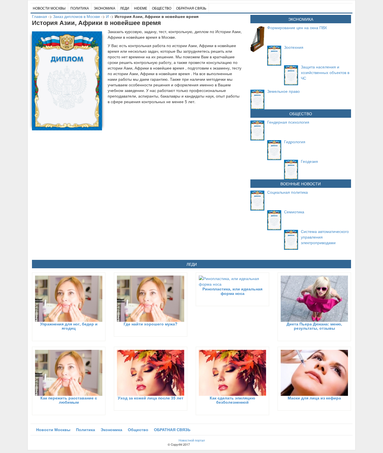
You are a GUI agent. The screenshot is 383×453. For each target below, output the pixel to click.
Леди (124, 8)
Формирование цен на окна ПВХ (297, 27)
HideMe (140, 8)
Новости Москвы (49, 8)
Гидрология (294, 141)
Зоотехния (293, 47)
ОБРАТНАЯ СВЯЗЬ (191, 8)
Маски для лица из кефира (314, 398)
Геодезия (309, 161)
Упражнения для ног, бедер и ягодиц (69, 326)
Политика (79, 8)
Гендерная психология (288, 122)
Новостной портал (192, 440)
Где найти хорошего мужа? (150, 324)
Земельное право (283, 91)
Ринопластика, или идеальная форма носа (232, 291)
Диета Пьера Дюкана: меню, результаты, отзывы (314, 326)
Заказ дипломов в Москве (76, 16)
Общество (161, 8)
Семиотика (294, 211)
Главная (39, 16)
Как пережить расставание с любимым (68, 400)
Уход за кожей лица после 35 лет (150, 398)
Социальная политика (287, 192)
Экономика (104, 8)
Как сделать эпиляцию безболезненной (232, 400)
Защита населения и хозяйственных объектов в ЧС (325, 72)
